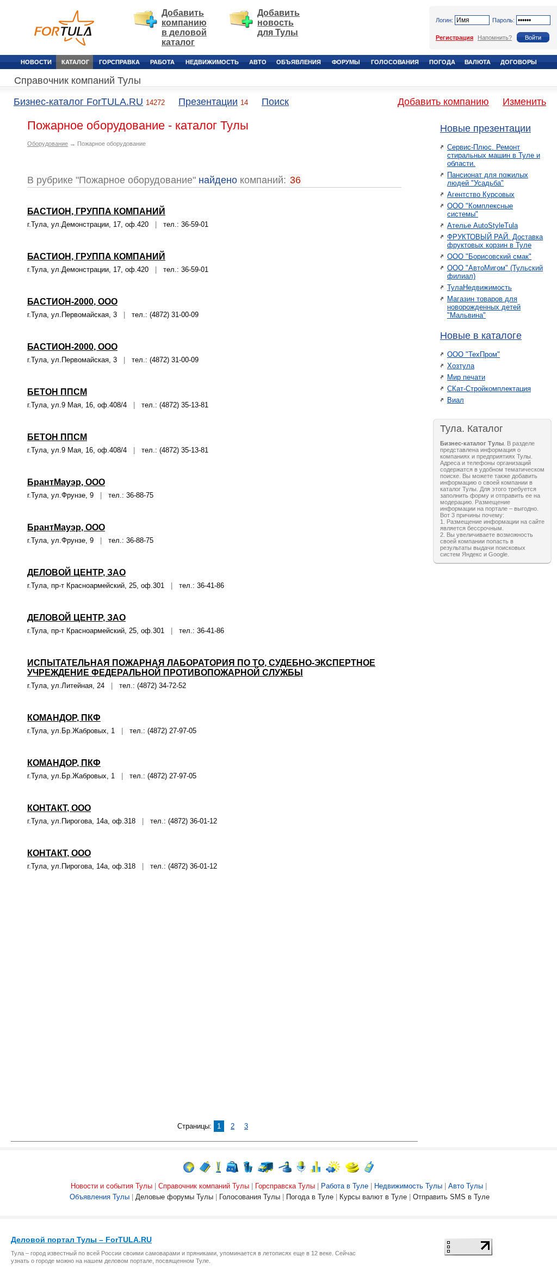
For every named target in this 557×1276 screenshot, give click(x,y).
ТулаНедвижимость (479, 287)
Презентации (208, 101)
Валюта (478, 62)
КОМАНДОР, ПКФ (64, 717)
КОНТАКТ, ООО (59, 808)
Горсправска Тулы (285, 1186)
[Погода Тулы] (333, 1166)
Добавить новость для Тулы (278, 22)
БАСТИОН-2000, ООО (72, 301)
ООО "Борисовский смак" (489, 256)
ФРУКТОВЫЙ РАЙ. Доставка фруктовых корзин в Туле (495, 241)
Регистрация (454, 37)
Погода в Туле (309, 1197)
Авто (258, 62)
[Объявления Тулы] (285, 1166)
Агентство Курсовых (481, 194)
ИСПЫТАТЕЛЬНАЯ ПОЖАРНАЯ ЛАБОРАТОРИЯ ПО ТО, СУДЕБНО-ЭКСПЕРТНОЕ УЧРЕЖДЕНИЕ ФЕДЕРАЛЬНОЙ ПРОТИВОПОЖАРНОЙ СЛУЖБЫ (201, 667)
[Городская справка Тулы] (218, 1166)
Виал (455, 400)
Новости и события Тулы (111, 1186)
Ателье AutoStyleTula (482, 225)
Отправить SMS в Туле (451, 1197)
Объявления (298, 62)
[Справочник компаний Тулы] (205, 1166)
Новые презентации (485, 128)
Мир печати (466, 377)
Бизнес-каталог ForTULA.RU (78, 101)
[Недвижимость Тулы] (248, 1166)
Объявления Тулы (99, 1197)
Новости (36, 62)
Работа (162, 62)
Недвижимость (212, 62)
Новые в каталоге (481, 335)
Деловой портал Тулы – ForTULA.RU (81, 1239)
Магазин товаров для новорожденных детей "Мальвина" (484, 307)
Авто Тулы (465, 1186)
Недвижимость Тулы (408, 1186)
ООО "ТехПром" (473, 354)
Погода (442, 62)
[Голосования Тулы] (315, 1166)
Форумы (346, 62)
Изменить (524, 101)
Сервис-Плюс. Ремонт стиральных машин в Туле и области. (493, 155)
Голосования (395, 62)
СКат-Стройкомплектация (489, 389)
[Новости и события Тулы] (189, 1166)
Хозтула (460, 366)
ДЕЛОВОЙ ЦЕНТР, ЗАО (76, 572)
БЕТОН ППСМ (57, 392)
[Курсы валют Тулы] (352, 1166)
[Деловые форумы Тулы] (301, 1166)
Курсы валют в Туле (373, 1197)
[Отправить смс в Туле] (369, 1166)
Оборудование (47, 143)
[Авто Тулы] (265, 1166)
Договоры (518, 62)
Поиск (275, 101)
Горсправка (119, 62)
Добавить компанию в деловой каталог (184, 27)
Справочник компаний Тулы (77, 80)
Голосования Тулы (249, 1197)
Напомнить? (495, 37)
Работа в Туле (344, 1186)
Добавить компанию (443, 101)
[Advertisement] (214, 1002)
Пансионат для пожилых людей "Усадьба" (487, 179)
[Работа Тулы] (232, 1166)
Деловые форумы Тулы (174, 1197)
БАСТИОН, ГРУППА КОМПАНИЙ (96, 211)
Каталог (75, 62)
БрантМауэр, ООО (66, 482)
